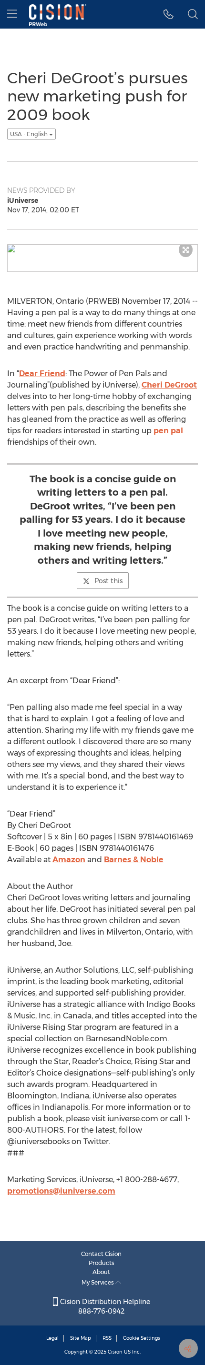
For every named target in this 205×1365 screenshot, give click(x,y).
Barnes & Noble (134, 859)
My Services (98, 1282)
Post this (108, 581)
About (101, 1271)
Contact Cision (101, 1253)
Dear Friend (42, 373)
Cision (115, 1352)
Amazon (68, 859)
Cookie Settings (141, 1338)
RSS (107, 1338)
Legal (52, 1338)
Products (101, 1262)
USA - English (29, 134)
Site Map (80, 1338)
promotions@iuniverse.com (61, 1191)
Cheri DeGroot (169, 384)
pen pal (168, 430)
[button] (168, 14)
